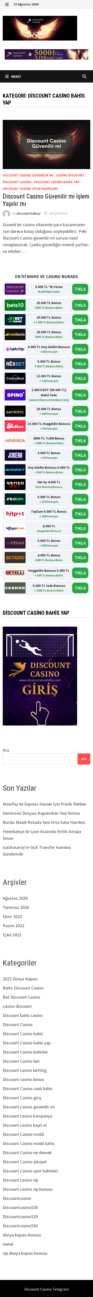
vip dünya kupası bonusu (25, 1253)
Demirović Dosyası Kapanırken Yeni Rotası (41, 813)
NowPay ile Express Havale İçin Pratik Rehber (44, 804)
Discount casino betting (25, 1070)
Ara (6, 750)
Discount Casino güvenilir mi (28, 175)
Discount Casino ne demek (27, 1152)
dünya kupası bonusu (22, 1235)
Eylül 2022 (12, 935)
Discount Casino (17, 182)
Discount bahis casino (23, 1015)
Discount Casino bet (21, 1061)
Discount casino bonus (23, 1079)
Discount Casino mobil (23, 1134)
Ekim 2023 (12, 916)
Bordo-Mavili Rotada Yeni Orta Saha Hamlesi (44, 822)
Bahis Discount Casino (23, 988)
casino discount (70, 175)
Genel (8, 1244)
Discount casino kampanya (27, 1116)
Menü (15, 76)
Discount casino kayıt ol (25, 1125)
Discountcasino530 (20, 1226)
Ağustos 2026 (15, 898)
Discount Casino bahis (23, 1033)
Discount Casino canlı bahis (28, 1088)
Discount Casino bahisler (25, 1052)
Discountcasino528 (20, 1207)
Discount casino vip (20, 1180)
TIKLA (80, 289)
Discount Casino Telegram (46, 1289)
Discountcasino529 (20, 1216)
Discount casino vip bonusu (28, 1189)
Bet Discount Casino (21, 997)
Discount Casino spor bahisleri (30, 188)
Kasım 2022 (13, 925)
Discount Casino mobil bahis (29, 1143)
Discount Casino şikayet (25, 1162)
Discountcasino (17, 1198)
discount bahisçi (28, 213)
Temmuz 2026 (16, 907)
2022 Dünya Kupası (20, 979)
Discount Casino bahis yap (57, 182)
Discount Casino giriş (22, 1097)
